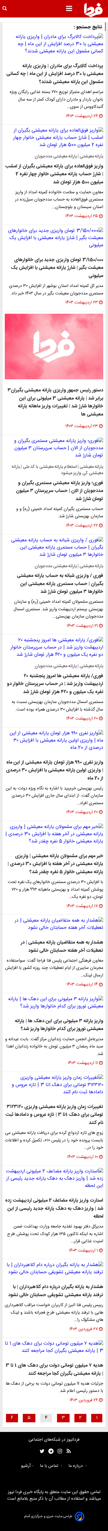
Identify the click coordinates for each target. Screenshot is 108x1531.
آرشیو (26, 1466)
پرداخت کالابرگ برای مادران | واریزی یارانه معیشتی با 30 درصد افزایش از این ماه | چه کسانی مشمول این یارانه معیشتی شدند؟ (54, 74)
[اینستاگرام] (58, 1451)
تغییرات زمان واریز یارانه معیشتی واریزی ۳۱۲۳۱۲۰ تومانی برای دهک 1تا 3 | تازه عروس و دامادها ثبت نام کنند (54, 1115)
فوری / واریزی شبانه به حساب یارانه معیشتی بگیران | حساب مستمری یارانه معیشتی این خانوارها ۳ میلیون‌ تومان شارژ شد (60, 584)
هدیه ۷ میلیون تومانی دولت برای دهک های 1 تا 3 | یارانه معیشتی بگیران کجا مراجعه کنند (54, 1369)
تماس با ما (49, 1466)
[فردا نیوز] (93, 9)
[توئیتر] (40, 1451)
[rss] (67, 1451)
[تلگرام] (49, 1451)
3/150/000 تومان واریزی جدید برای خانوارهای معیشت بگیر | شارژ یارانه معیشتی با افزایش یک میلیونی (57, 268)
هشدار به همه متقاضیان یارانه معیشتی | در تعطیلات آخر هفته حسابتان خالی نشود (62, 946)
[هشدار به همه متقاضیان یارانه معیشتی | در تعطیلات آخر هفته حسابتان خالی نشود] (54, 924)
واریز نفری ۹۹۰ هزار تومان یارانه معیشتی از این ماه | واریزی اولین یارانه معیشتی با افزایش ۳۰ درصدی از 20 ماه (54, 770)
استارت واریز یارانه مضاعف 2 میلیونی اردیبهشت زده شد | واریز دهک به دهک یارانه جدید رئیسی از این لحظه (54, 1208)
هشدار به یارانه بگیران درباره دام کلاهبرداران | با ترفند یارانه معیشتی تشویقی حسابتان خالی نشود (55, 1291)
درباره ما (76, 1466)
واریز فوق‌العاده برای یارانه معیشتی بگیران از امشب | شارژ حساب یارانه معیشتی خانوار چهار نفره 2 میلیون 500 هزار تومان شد (54, 174)
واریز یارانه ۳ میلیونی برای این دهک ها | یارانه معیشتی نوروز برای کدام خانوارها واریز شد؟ (59, 1025)
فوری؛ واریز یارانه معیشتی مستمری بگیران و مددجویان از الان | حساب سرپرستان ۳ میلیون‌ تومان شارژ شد (59, 491)
